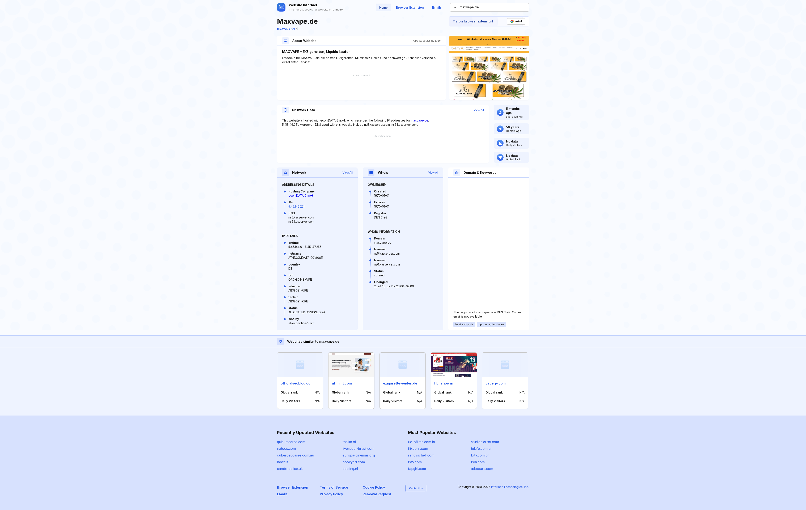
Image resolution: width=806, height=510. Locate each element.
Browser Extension (410, 7)
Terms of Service (334, 487)
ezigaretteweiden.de (400, 383)
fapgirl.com (417, 469)
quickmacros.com (291, 442)
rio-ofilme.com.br (422, 442)
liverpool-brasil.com (358, 448)
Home (383, 7)
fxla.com (478, 462)
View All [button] (479, 110)
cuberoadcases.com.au (295, 455)
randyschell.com (421, 455)
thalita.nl (349, 442)
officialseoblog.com (297, 383)
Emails (437, 7)
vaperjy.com (495, 383)
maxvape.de (286, 28)
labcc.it (282, 462)
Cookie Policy (374, 487)
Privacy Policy (331, 494)
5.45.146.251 (296, 206)
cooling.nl (350, 469)
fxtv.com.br (480, 455)
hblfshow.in (443, 383)
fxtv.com (415, 462)
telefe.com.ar (481, 448)
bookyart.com (354, 462)
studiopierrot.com (485, 442)
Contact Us (416, 488)
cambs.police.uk (290, 469)
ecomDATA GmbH (300, 195)
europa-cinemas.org (359, 455)
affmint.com (342, 383)
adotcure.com (482, 469)
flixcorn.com (418, 448)
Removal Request (377, 494)
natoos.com (286, 448)
